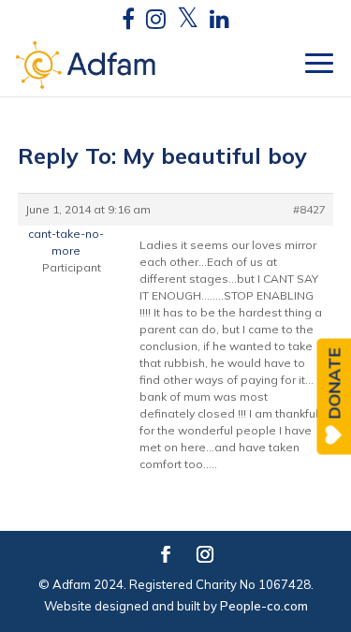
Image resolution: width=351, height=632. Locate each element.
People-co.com (264, 605)
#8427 (309, 209)
